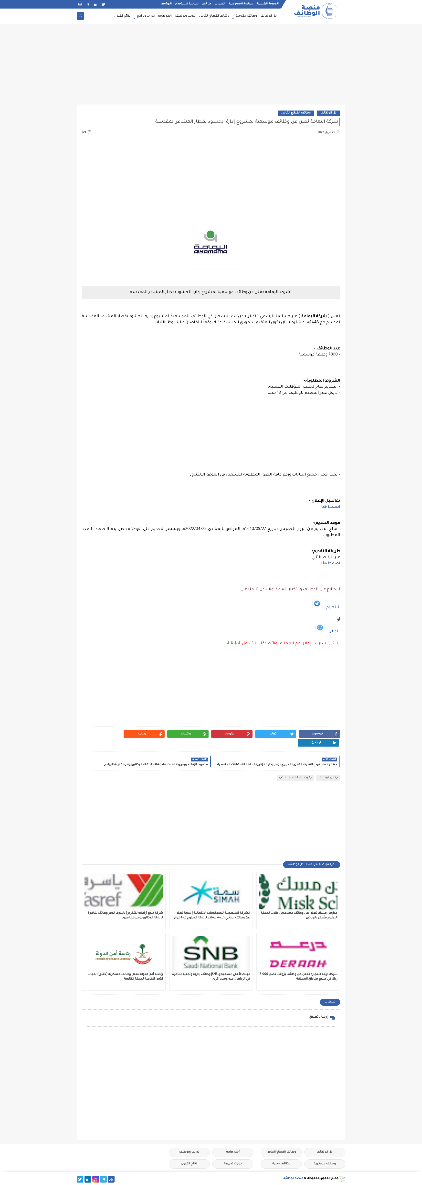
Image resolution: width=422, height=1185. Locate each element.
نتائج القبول (122, 16)
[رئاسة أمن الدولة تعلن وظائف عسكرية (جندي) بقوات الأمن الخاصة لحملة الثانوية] (123, 954)
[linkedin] (95, 4)
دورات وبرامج (146, 16)
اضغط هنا (330, 507)
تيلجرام (332, 607)
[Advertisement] (211, 66)
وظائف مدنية (281, 1163)
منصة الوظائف (293, 1178)
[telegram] (87, 4)
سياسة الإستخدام (187, 3)
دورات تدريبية (233, 1163)
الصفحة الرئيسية (267, 3)
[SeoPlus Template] (342, 1178)
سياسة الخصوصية (241, 3)
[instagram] (80, 4)
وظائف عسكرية (325, 1163)
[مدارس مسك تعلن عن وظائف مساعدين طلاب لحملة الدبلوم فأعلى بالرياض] (298, 892)
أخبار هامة (165, 16)
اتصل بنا (220, 3)
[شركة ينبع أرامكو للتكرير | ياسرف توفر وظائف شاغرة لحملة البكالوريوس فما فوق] (123, 892)
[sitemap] (111, 1179)
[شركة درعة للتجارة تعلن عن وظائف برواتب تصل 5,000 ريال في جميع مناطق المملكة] (298, 954)
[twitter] (103, 4)
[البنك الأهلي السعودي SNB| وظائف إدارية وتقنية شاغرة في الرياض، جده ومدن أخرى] (211, 954)
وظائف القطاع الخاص (214, 16)
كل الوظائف (268, 16)
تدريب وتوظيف (185, 16)
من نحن (206, 3)
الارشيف (166, 3)
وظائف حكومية (246, 16)
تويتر (334, 631)
